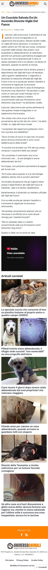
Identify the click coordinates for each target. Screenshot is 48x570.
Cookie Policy (37, 560)
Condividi (43, 567)
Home (3, 12)
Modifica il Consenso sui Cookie (24, 565)
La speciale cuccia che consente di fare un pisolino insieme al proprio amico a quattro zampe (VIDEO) (23, 312)
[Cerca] (45, 3)
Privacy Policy (22, 560)
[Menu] (2, 4)
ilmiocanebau (8, 30)
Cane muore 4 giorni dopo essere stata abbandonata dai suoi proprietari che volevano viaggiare (23, 390)
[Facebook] (21, 534)
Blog (8, 12)
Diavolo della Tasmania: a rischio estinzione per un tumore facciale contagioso (20, 468)
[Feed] (26, 534)
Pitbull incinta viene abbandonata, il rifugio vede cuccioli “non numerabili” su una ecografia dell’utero (22, 351)
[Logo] (24, 3)
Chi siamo (9, 560)
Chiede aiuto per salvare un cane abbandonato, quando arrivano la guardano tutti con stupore (20, 429)
